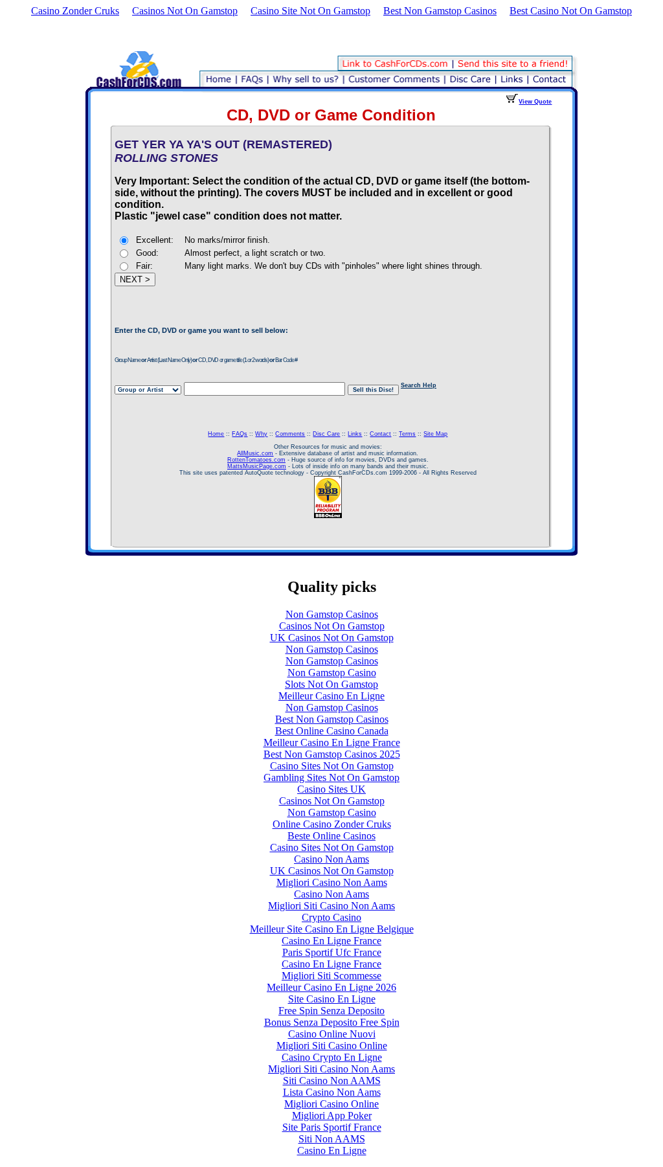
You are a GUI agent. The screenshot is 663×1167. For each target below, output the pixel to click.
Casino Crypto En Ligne (332, 1057)
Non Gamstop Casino (331, 672)
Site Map (435, 434)
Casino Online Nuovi (332, 1033)
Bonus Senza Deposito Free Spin (331, 1022)
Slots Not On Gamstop (331, 684)
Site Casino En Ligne (332, 998)
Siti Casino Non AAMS (332, 1080)
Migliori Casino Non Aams (331, 882)
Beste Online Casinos (331, 835)
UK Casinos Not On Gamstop (332, 637)
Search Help (418, 385)
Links (355, 434)
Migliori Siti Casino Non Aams (331, 905)
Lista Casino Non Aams (332, 1092)
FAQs (239, 434)
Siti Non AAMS (331, 1138)
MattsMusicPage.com (256, 466)
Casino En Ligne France (331, 940)
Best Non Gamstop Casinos (440, 10)
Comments (290, 434)
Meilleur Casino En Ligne (331, 695)
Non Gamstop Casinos (332, 614)
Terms (407, 434)
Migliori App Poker (332, 1115)
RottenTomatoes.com (256, 460)
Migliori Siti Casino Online (331, 1045)
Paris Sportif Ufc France (331, 952)
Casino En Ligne (331, 1150)
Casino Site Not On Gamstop (310, 10)
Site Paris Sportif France (331, 1127)
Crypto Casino (331, 917)
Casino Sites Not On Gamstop (332, 765)
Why (261, 434)
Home (216, 434)
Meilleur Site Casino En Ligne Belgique (332, 929)
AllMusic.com (255, 453)
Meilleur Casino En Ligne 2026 (331, 987)
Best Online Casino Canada (331, 730)
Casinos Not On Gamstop (185, 10)
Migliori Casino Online (331, 1103)
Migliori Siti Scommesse (331, 975)
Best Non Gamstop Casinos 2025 (332, 754)
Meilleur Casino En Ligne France (332, 742)
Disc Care (326, 434)
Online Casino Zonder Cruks (332, 824)
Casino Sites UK (331, 789)
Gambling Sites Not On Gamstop (331, 777)
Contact (380, 434)
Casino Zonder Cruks (75, 10)
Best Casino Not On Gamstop (571, 10)
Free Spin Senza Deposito (331, 1010)
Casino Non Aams (331, 859)
